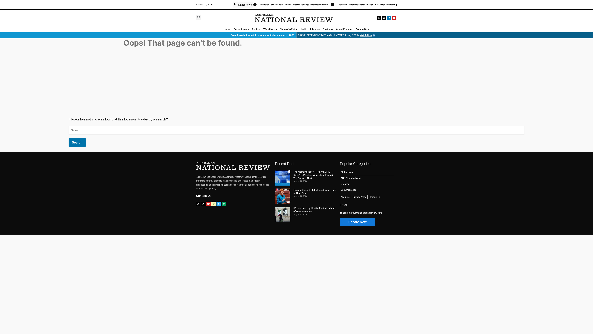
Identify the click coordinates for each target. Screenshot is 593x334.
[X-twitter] (379, 18)
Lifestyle (315, 29)
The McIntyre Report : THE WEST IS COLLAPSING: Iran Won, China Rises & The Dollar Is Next (313, 175)
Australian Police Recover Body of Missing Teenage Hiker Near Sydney (287, 4)
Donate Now (362, 29)
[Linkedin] (389, 18)
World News (270, 29)
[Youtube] (208, 204)
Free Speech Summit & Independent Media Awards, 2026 (262, 35)
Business (328, 29)
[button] (198, 17)
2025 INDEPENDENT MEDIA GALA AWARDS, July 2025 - (335, 35)
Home (227, 29)
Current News (241, 29)
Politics (256, 29)
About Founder (344, 29)
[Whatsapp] (224, 204)
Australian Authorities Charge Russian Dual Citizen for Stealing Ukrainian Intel (367, 4)
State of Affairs (288, 29)
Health (303, 29)
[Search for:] (296, 130)
